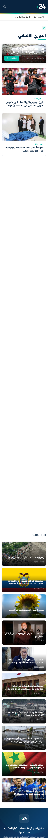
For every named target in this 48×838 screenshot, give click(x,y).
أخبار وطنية (39, 17)
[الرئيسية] (44, 28)
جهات (8, 17)
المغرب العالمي (22, 17)
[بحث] (4, 6)
